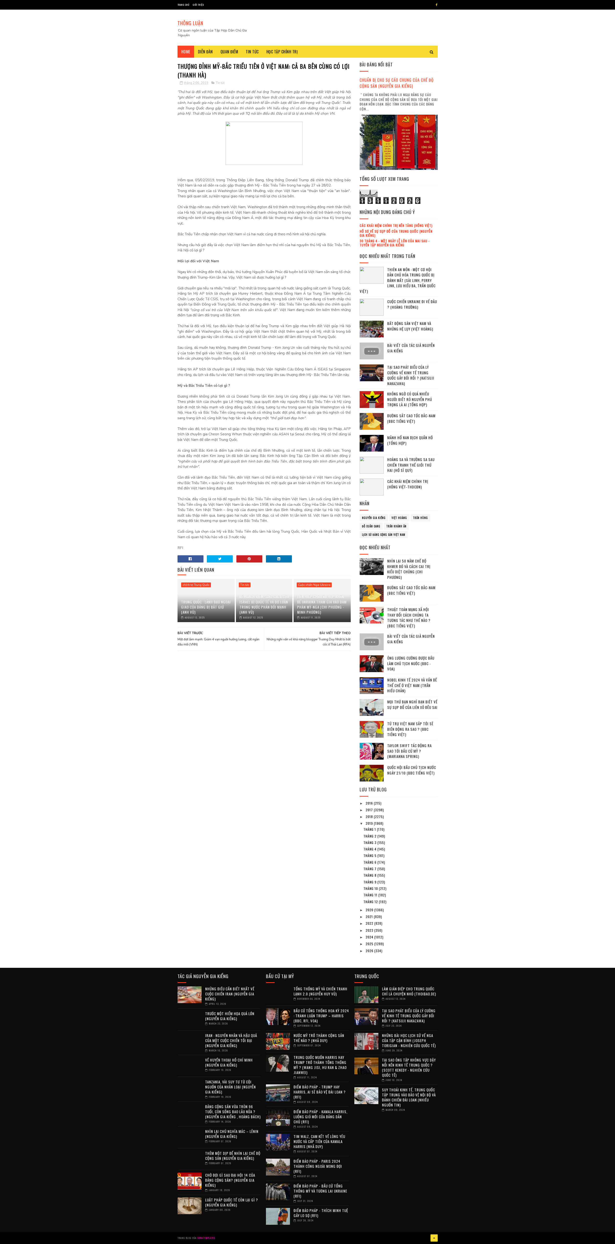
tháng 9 (370, 881)
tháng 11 (370, 894)
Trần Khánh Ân (396, 526)
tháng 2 (370, 835)
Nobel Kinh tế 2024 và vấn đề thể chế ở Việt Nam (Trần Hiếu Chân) (412, 685)
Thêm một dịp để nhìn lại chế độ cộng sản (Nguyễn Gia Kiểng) (232, 1155)
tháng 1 (370, 829)
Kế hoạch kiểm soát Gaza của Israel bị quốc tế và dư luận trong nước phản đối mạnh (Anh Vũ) (264, 604)
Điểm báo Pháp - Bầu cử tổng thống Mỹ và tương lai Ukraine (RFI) (320, 1191)
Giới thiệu (198, 4)
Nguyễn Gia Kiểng (374, 518)
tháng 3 (370, 842)
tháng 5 (370, 855)
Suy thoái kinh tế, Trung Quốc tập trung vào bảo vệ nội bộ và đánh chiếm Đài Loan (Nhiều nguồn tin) (409, 1097)
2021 (370, 916)
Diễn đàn (205, 52)
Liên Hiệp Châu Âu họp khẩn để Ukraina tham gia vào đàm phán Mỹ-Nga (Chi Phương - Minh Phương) (322, 604)
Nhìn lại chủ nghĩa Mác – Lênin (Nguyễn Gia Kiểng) (231, 1134)
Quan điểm (229, 52)
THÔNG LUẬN (190, 23)
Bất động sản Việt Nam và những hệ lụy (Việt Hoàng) (410, 326)
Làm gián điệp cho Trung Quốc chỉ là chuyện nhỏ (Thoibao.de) (409, 991)
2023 (370, 930)
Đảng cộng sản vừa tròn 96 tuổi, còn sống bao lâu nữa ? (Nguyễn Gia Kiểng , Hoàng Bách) (233, 1111)
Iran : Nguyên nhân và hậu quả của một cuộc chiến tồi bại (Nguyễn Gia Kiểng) (231, 1040)
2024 (370, 936)
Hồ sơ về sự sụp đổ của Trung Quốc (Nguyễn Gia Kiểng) (396, 233)
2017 (370, 809)
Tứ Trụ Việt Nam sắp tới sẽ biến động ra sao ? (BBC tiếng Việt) (410, 729)
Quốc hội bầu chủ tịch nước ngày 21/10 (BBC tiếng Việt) (411, 770)
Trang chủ (183, 4)
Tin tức (252, 52)
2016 (370, 803)
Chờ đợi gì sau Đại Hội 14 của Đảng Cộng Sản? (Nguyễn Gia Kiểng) (230, 1180)
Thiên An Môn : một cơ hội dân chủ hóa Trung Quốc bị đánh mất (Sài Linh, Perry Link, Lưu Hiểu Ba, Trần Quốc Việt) (398, 280)
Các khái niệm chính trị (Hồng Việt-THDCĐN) (407, 484)
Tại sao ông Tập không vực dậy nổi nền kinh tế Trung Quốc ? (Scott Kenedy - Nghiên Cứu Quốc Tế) (409, 1067)
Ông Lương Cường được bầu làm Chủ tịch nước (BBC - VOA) (410, 663)
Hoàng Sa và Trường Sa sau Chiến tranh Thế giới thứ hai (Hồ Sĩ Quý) (411, 465)
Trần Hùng (420, 518)
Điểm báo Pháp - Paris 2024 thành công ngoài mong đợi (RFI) (318, 1166)
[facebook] (436, 5)
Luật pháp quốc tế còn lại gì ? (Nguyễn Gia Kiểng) (231, 1202)
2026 (370, 950)
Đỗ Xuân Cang (371, 526)
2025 (370, 943)
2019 (370, 823)
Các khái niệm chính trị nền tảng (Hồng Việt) (396, 225)
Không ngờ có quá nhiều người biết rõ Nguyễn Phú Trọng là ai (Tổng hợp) (409, 399)
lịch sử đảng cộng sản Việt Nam (383, 535)
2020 (370, 909)
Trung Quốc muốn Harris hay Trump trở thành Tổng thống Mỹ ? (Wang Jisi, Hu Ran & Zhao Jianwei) (320, 1065)
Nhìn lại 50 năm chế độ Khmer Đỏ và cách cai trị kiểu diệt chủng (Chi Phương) (408, 569)
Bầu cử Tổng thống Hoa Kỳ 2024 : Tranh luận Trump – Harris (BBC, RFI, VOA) (321, 1015)
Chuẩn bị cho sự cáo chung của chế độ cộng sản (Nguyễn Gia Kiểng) (397, 83)
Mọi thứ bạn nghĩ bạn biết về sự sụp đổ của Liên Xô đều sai (412, 704)
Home (185, 52)
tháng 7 (370, 868)
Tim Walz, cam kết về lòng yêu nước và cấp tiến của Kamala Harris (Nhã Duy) (319, 1141)
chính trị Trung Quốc (196, 585)
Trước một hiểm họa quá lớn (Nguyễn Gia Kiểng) (229, 1016)
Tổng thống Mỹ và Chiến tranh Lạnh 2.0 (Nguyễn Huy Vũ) (320, 991)
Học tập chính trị (282, 52)
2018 (370, 816)
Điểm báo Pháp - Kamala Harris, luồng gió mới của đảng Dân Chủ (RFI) (320, 1116)
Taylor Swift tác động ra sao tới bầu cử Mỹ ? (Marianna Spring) (409, 751)
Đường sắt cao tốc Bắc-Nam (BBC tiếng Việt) (411, 418)
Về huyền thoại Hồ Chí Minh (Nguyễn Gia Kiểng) (229, 1062)
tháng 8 (370, 875)
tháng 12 (371, 901)
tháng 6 (370, 862)
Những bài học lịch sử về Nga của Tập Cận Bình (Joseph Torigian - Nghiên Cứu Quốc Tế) (409, 1040)
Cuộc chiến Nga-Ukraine (314, 585)
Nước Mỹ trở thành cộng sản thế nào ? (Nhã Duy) (319, 1038)
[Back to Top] (434, 1238)
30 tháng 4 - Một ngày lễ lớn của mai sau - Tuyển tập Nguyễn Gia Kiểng (395, 242)
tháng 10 (371, 888)
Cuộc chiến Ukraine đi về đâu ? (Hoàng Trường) (412, 304)
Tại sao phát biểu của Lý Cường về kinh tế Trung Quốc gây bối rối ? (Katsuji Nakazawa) (410, 375)
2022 (370, 923)
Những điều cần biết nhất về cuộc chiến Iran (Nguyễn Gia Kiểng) (229, 993)
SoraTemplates (206, 1238)
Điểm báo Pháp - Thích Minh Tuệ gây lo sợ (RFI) (321, 1213)
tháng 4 (370, 848)
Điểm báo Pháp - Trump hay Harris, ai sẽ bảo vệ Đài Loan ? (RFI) (320, 1092)
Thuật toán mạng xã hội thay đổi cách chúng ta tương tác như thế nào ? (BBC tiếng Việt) (408, 617)
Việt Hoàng (399, 518)
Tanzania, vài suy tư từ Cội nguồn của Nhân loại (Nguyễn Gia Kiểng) (230, 1086)
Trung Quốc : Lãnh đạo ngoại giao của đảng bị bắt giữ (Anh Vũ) (206, 607)
